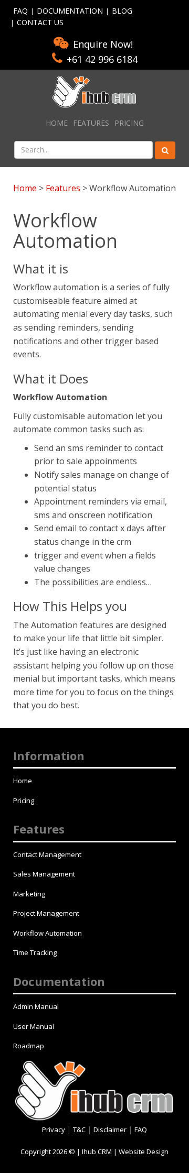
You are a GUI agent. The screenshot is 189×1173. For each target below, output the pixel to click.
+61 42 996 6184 (102, 59)
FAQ (20, 11)
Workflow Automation (47, 933)
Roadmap (28, 1045)
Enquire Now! (103, 44)
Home (57, 123)
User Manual (33, 1026)
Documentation (70, 11)
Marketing (29, 893)
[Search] (165, 150)
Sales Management (44, 874)
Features (91, 123)
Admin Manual (36, 1006)
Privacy (54, 1129)
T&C (80, 1129)
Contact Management (47, 854)
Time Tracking (35, 952)
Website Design (144, 1151)
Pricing (129, 123)
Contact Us (40, 22)
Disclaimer (110, 1129)
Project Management (46, 913)
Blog (122, 11)
